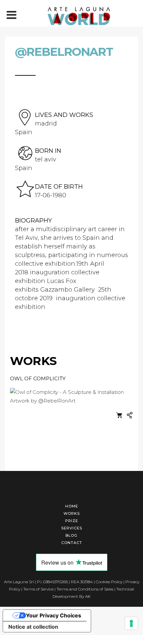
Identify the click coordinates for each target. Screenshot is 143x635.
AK (87, 596)
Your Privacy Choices (53, 615)
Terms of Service (38, 589)
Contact (71, 542)
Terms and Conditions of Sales (85, 589)
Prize (71, 520)
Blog (71, 535)
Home (71, 506)
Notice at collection (33, 626)
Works (72, 513)
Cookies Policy (109, 581)
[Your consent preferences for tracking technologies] (131, 623)
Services (71, 528)
